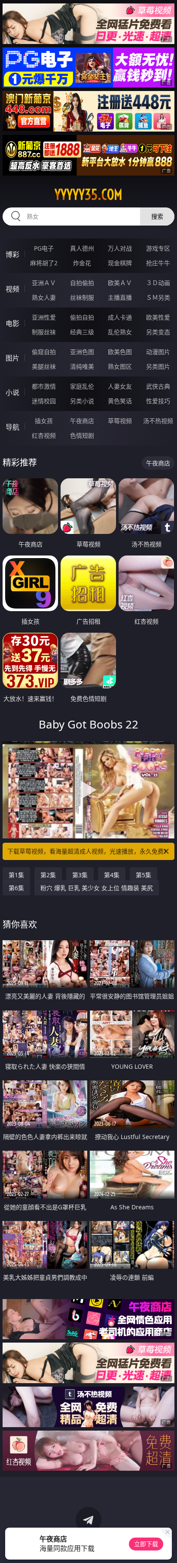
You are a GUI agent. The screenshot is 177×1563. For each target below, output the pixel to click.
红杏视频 (44, 435)
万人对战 (120, 248)
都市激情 (44, 386)
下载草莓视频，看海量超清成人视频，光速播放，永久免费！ (88, 851)
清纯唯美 (82, 366)
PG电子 (44, 248)
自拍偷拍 (82, 283)
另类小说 (82, 401)
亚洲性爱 (44, 317)
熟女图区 (120, 366)
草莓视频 (120, 421)
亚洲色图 (82, 352)
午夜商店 (82, 421)
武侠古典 (158, 386)
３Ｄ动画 (158, 283)
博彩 (12, 254)
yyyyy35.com (88, 194)
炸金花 (82, 263)
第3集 (80, 875)
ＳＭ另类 (158, 297)
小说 (12, 392)
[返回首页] (165, 1545)
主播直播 (120, 297)
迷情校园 (44, 401)
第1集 (16, 875)
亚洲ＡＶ (44, 283)
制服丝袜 (44, 332)
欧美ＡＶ (120, 283)
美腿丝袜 (44, 366)
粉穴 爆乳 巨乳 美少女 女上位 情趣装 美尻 (96, 888)
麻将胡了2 (44, 263)
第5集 (143, 875)
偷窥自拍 (44, 352)
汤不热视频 (158, 421)
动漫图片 (158, 352)
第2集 (48, 875)
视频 (12, 289)
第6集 (16, 888)
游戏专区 (158, 248)
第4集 (111, 875)
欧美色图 (120, 352)
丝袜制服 (82, 297)
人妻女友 (120, 386)
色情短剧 (82, 435)
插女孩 (44, 421)
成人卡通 (120, 317)
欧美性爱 (158, 317)
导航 (12, 427)
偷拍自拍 (82, 317)
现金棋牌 (120, 263)
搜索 (157, 216)
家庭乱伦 (82, 386)
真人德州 (82, 248)
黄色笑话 (120, 401)
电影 (12, 323)
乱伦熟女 (120, 332)
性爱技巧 (158, 401)
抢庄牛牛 (158, 263)
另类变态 (158, 332)
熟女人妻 (44, 297)
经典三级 (82, 332)
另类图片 (158, 366)
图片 (12, 358)
